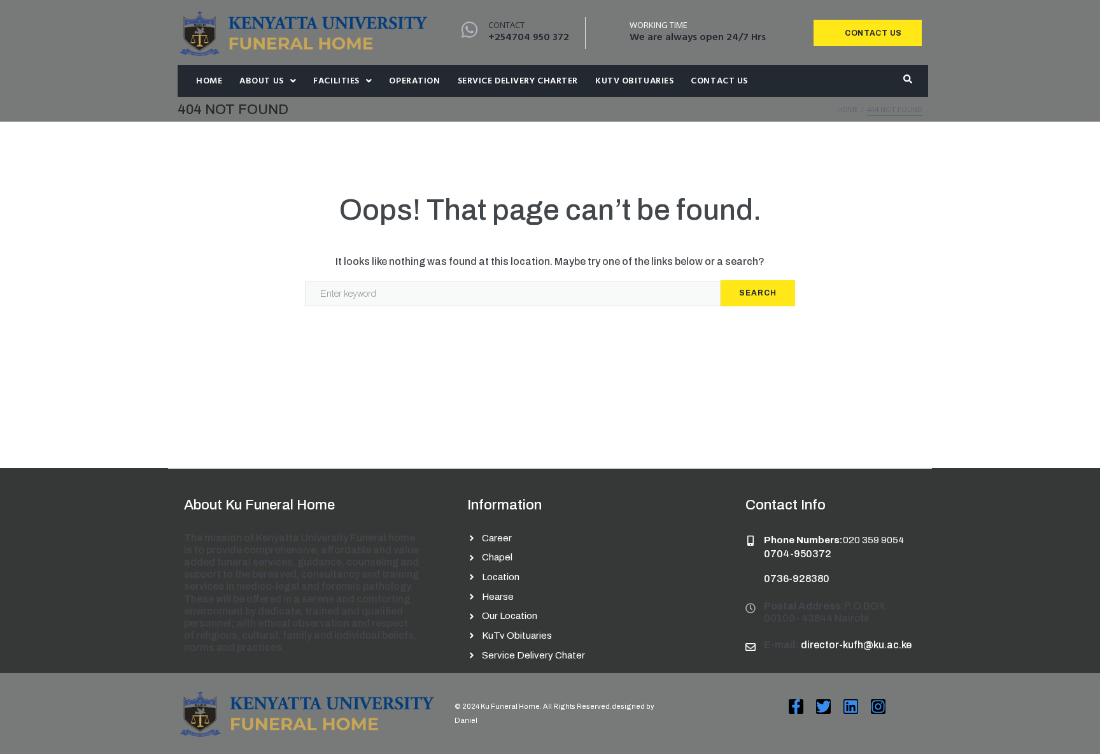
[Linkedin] (850, 706)
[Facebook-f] (796, 706)
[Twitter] (823, 706)
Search (758, 292)
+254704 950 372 (528, 37)
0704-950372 (797, 553)
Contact (506, 25)
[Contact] (469, 29)
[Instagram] (878, 706)
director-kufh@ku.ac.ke (856, 644)
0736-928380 (796, 578)
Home (847, 109)
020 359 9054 (873, 540)
